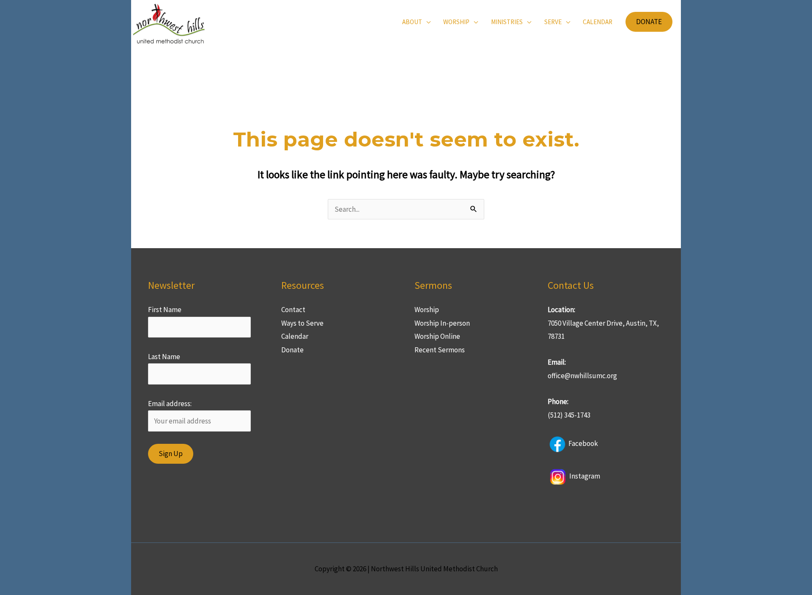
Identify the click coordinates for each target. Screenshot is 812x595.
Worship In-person (442, 323)
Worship (426, 309)
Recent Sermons (439, 349)
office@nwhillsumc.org (582, 375)
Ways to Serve (302, 323)
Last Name (164, 356)
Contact (293, 309)
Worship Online (437, 336)
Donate (292, 349)
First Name (164, 309)
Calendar (294, 336)
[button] (648, 22)
